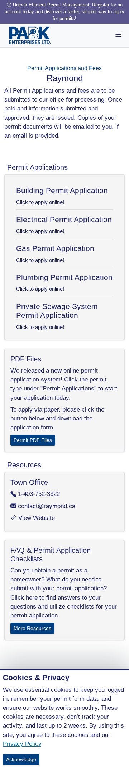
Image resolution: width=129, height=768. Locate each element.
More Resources (32, 628)
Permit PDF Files (33, 440)
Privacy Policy (22, 743)
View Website (36, 518)
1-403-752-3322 (39, 494)
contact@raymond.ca (46, 506)
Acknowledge (21, 759)
